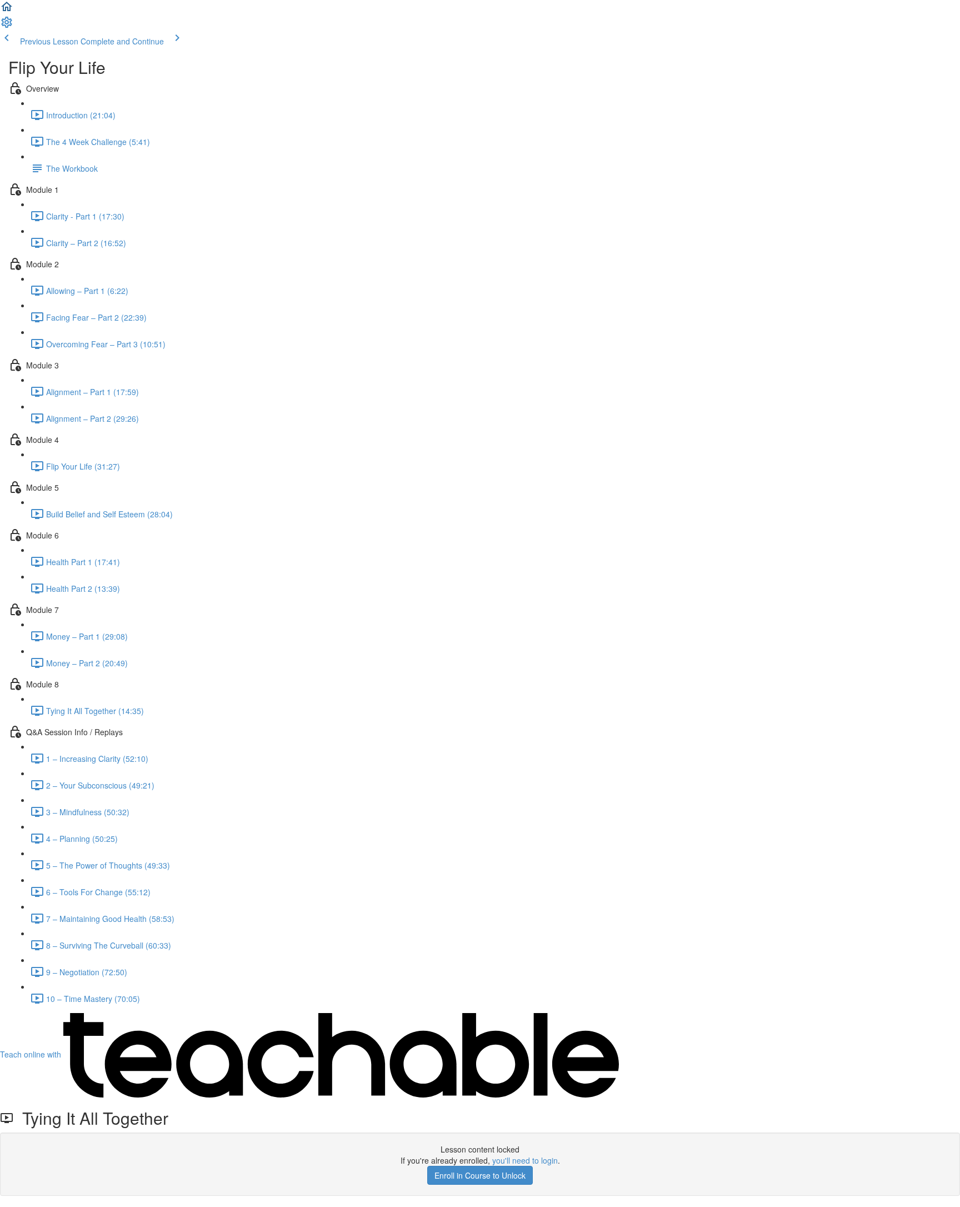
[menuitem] (6, 25)
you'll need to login (525, 1160)
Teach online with (31, 1054)
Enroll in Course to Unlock (480, 1175)
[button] (6, 10)
